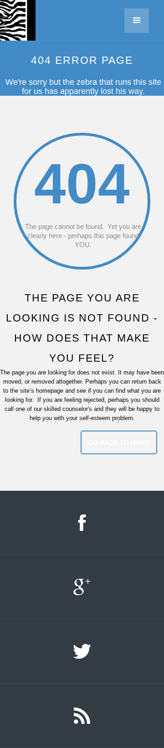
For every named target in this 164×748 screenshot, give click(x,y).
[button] (140, 20)
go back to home (119, 442)
